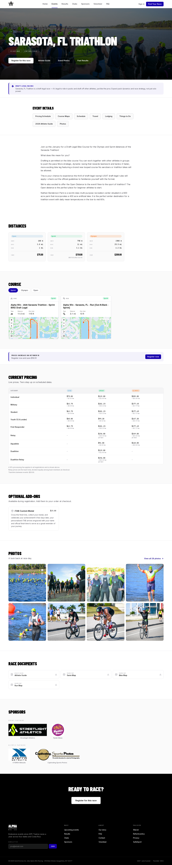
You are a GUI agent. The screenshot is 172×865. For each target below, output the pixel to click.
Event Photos (64, 60)
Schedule (81, 116)
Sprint (13, 290)
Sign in (142, 4)
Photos (63, 124)
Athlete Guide (44, 60)
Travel (95, 116)
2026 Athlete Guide (44, 124)
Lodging (108, 116)
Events (55, 4)
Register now (153, 357)
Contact (102, 838)
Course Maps (64, 116)
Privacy (136, 838)
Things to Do (125, 116)
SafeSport (137, 842)
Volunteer (98, 4)
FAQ (107, 4)
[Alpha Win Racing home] (10, 4)
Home (45, 4)
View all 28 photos (152, 558)
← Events (13, 26)
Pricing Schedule (43, 116)
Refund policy (139, 834)
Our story (102, 830)
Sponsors (85, 4)
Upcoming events (71, 830)
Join (53, 846)
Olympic (24, 290)
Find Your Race (155, 4)
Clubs (74, 4)
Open (35, 290)
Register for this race (20, 60)
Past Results (82, 60)
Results (65, 4)
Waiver (136, 830)
